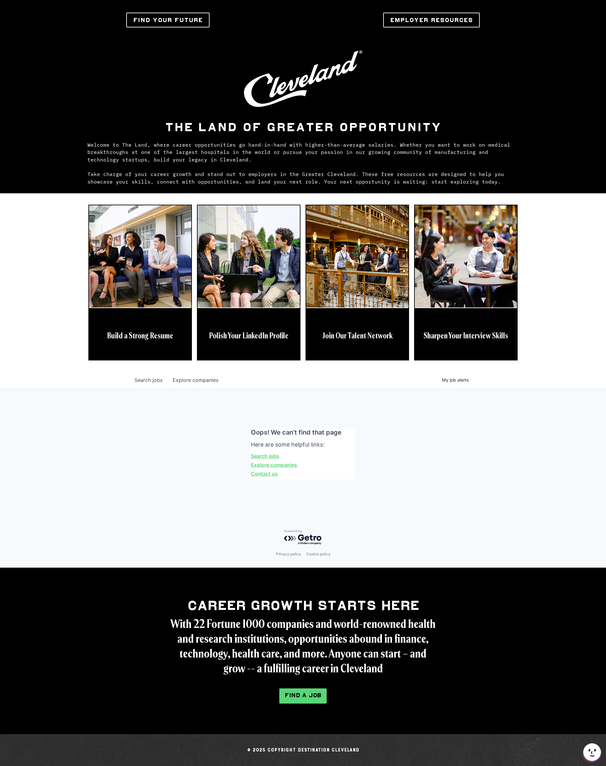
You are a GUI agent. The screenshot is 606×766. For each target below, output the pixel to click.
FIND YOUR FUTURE (168, 20)
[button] (591, 752)
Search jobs (265, 456)
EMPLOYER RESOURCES (431, 20)
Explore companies (274, 465)
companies (195, 380)
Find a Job (303, 695)
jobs (148, 380)
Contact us (264, 474)
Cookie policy (318, 554)
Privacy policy (288, 554)
